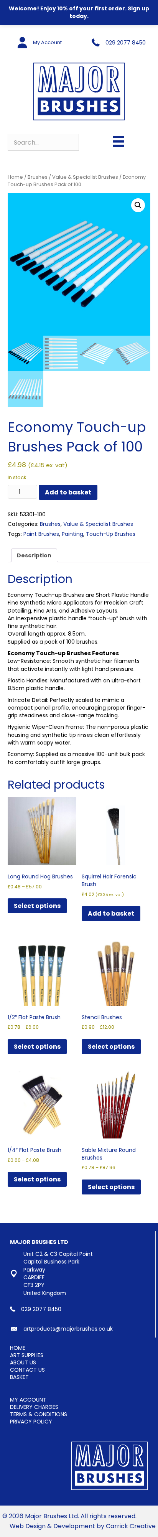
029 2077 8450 (125, 42)
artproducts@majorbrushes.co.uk (68, 1329)
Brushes (38, 177)
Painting (72, 534)
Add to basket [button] (111, 913)
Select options (37, 905)
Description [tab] (34, 555)
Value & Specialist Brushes (85, 177)
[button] (138, 205)
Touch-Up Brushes (110, 534)
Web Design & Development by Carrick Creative (83, 1526)
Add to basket (68, 492)
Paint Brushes (41, 534)
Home (15, 177)
